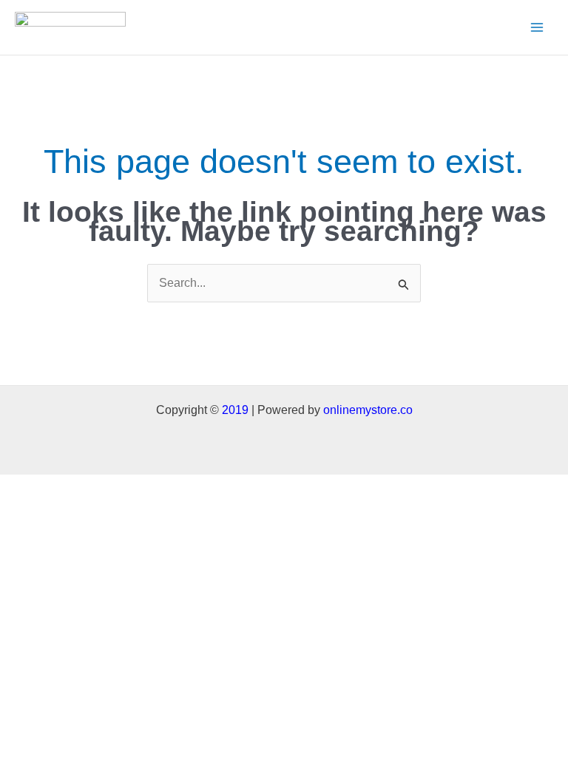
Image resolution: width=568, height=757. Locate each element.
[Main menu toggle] (537, 27)
